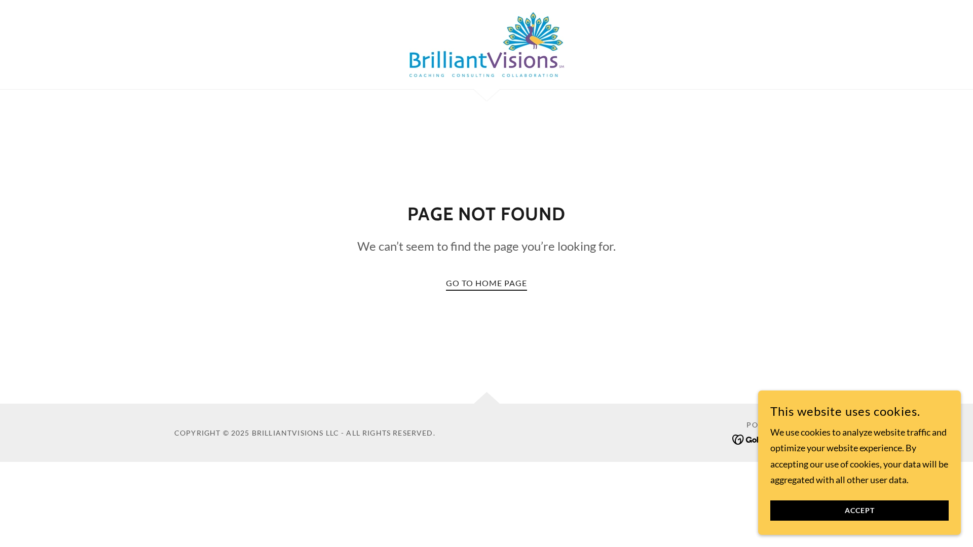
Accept (860, 510)
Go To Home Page (486, 283)
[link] (486, 43)
